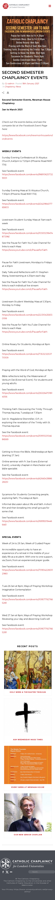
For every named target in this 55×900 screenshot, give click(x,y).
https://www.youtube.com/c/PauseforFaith (24, 250)
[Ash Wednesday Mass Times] (28, 717)
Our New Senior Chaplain (28, 835)
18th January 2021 (30, 83)
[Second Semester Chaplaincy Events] (27, 41)
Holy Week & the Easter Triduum (28, 692)
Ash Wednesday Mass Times (28, 740)
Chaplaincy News (13, 86)
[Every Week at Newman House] (28, 765)
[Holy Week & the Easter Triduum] (28, 670)
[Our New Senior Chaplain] (28, 812)
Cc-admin (9, 83)
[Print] (9, 92)
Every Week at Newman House (27, 787)
